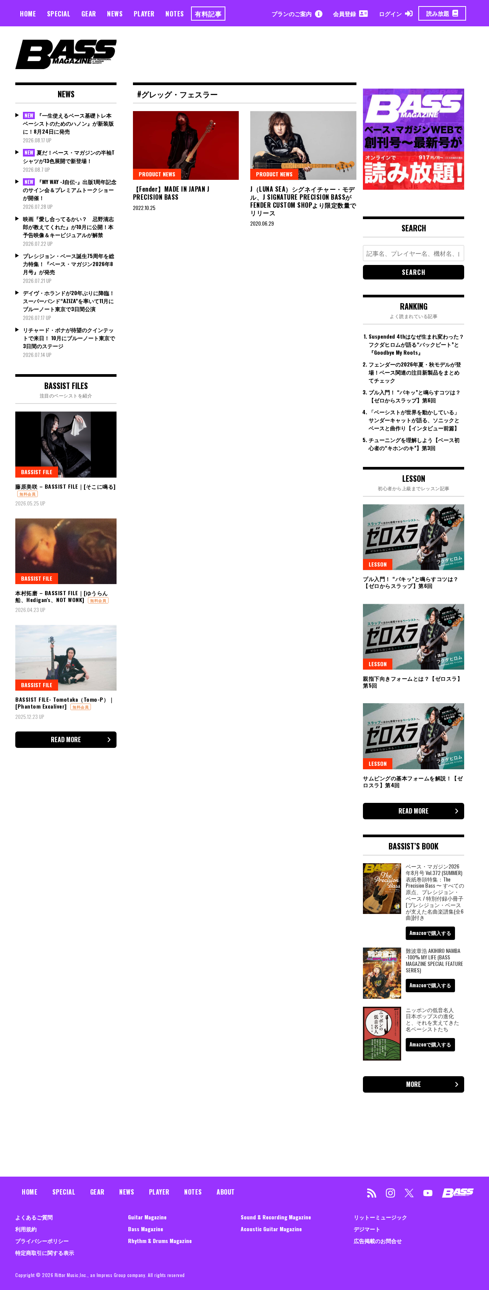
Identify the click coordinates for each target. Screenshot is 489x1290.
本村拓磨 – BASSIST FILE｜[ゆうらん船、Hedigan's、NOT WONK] (61, 596)
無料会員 (27, 494)
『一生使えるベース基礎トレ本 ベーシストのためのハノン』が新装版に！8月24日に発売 (68, 123)
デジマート (367, 1229)
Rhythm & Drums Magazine (160, 1241)
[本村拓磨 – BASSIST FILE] (66, 551)
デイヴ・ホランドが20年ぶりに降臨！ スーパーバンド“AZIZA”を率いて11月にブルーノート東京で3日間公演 (69, 301)
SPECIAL (59, 13)
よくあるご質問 (34, 1217)
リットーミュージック (380, 1217)
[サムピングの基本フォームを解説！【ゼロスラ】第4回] (413, 736)
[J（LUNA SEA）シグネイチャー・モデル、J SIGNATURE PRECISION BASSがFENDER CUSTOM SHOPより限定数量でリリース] (303, 145)
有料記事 (208, 13)
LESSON (378, 564)
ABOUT (226, 1191)
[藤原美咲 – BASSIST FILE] (66, 444)
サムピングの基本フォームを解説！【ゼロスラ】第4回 (413, 781)
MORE (413, 1084)
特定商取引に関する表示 (44, 1252)
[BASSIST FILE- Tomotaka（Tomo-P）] (66, 658)
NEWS (115, 13)
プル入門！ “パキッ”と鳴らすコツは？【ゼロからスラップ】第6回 (415, 396)
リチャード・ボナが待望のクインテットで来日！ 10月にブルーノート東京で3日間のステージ (69, 338)
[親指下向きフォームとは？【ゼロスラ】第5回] (413, 637)
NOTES (174, 13)
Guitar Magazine (147, 1217)
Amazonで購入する (430, 932)
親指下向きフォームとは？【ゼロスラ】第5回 (413, 681)
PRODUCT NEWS (157, 174)
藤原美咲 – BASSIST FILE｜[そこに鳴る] (65, 486)
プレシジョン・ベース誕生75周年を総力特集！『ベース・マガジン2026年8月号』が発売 (68, 264)
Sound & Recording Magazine (276, 1217)
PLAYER (144, 13)
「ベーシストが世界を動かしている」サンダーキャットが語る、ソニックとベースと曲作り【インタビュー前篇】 (414, 420)
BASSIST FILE (36, 472)
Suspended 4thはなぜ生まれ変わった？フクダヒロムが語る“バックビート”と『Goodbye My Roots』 (416, 344)
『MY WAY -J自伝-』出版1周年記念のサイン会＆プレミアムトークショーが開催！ (70, 190)
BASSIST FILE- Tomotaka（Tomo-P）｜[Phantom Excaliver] (65, 702)
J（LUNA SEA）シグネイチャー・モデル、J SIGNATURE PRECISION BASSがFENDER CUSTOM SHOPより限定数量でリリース (303, 200)
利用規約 (26, 1229)
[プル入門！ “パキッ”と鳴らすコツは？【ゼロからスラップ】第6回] (413, 537)
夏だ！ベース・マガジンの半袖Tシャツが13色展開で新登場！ (69, 156)
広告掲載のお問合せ (378, 1241)
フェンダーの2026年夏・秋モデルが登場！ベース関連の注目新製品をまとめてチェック (415, 372)
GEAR (88, 13)
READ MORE (66, 739)
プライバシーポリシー (42, 1241)
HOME (28, 13)
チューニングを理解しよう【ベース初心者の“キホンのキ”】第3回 (414, 444)
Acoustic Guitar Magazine (271, 1229)
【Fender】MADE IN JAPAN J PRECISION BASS (171, 193)
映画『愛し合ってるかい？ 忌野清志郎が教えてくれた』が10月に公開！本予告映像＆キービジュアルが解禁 (68, 227)
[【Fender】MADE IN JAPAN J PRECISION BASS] (186, 145)
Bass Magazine (145, 1229)
